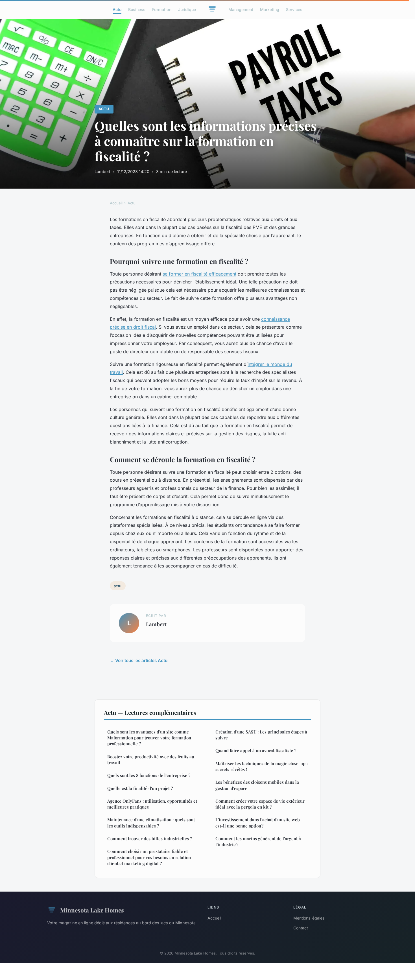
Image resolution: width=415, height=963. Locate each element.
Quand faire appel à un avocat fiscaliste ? (255, 750)
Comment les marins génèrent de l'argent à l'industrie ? (258, 841)
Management (240, 9)
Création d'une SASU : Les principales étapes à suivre (261, 735)
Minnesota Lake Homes (92, 910)
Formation (161, 9)
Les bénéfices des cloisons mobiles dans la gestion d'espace (257, 785)
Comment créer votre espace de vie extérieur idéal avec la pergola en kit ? (260, 804)
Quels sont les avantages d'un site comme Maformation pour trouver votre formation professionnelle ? (149, 738)
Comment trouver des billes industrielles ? (149, 838)
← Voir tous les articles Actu (138, 660)
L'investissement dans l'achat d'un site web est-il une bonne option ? (257, 822)
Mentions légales (308, 918)
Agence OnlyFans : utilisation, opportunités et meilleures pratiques (152, 804)
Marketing (269, 9)
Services (294, 9)
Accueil (116, 203)
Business (136, 9)
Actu (117, 9)
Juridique (187, 9)
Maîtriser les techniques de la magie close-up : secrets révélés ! (261, 766)
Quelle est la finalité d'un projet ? (140, 788)
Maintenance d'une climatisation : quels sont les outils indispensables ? (151, 822)
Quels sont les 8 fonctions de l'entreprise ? (148, 775)
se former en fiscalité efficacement (199, 274)
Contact (300, 927)
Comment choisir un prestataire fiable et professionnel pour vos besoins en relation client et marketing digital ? (149, 857)
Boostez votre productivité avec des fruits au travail (150, 759)
